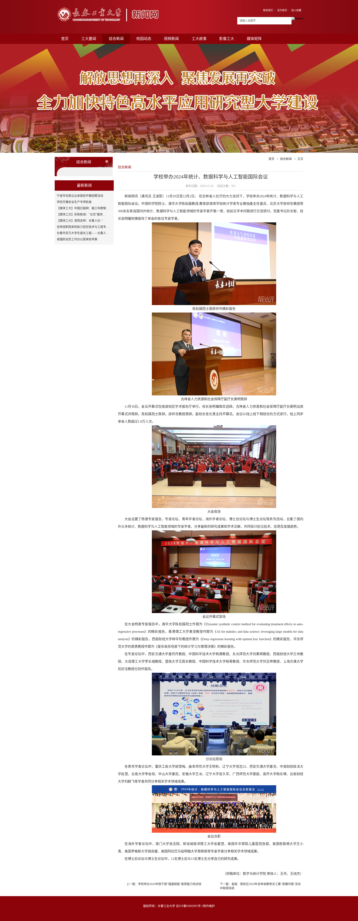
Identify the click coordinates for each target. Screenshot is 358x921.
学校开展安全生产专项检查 (74, 202)
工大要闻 (88, 39)
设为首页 (282, 10)
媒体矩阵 (254, 39)
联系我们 (268, 10)
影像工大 (226, 39)
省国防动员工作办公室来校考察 (77, 239)
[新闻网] (110, 5)
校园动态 (143, 39)
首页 (65, 39)
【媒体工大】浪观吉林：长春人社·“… (81, 220)
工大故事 (199, 39)
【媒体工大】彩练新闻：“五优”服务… (81, 214)
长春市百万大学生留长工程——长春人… (83, 233)
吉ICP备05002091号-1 (189, 906)
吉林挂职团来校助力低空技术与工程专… (83, 226)
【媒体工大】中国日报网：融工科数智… (83, 208)
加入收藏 (296, 10)
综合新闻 (116, 39)
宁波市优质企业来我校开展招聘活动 (80, 195)
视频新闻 (171, 39)
